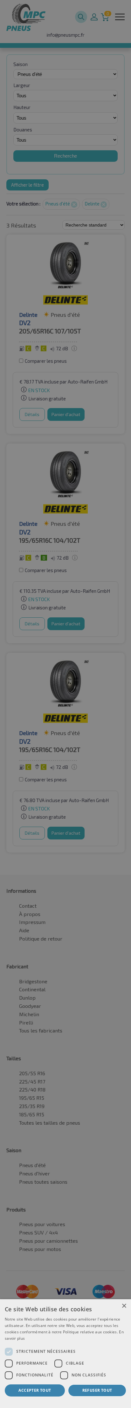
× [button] (123, 1306)
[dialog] (65, 1353)
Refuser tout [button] (97, 1390)
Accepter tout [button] (34, 1390)
